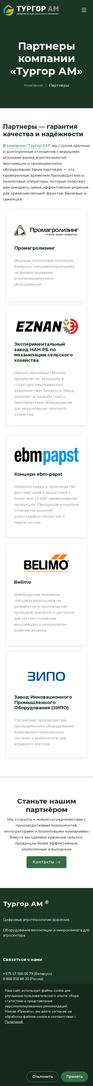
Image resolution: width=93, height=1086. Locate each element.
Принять (74, 1076)
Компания (33, 85)
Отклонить (42, 1076)
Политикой (14, 1021)
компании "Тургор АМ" (29, 145)
